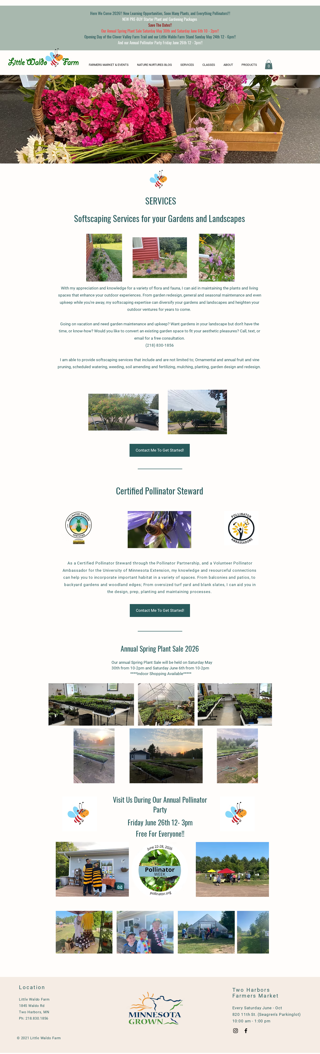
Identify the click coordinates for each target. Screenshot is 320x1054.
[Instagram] (235, 1031)
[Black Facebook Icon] (246, 1031)
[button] (250, 65)
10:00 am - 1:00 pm (251, 1021)
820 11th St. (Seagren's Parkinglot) (266, 1014)
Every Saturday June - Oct (257, 1008)
